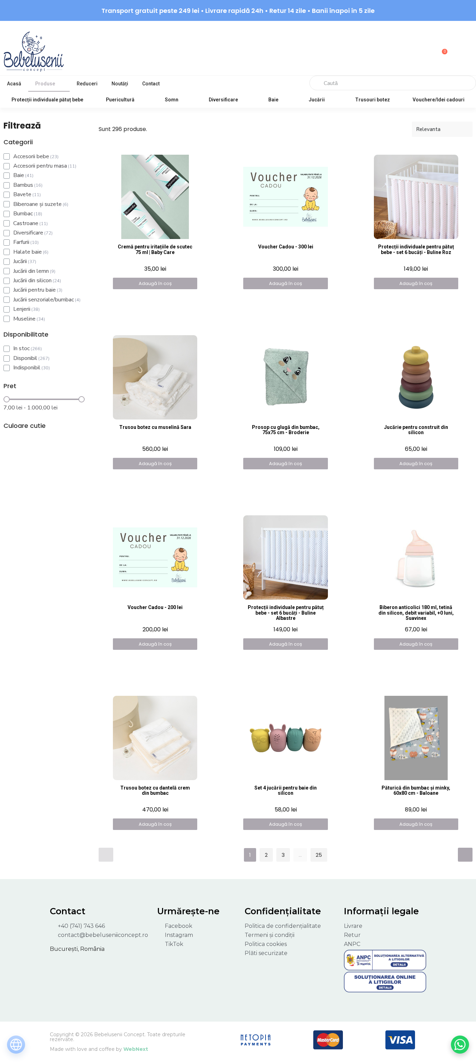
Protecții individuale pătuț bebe (47, 99)
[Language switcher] (16, 1045)
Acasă (14, 83)
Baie (273, 99)
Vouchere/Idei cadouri (439, 99)
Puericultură (120, 99)
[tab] (47, 142)
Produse (45, 83)
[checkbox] (6, 156)
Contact (151, 83)
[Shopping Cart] (441, 48)
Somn (171, 99)
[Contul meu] (403, 48)
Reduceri (87, 83)
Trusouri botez (372, 99)
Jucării (317, 99)
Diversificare (223, 99)
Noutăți (120, 83)
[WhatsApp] (460, 1045)
